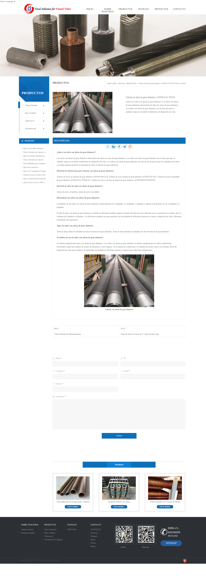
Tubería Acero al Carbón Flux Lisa (34, 175)
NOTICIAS (72, 525)
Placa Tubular (30, 113)
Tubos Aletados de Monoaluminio (67, 334)
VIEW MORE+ (73, 507)
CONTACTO (96, 525)
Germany (94, 533)
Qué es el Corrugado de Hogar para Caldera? (34, 171)
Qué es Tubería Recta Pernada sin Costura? (34, 179)
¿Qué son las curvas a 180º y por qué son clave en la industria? (34, 182)
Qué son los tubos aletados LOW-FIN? (33, 148)
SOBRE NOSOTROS (29, 525)
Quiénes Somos (27, 529)
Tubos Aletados (31, 105)
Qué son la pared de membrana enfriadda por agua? (32, 167)
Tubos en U (29, 121)
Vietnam (94, 536)
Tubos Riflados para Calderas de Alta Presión (34, 163)
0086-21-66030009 (174, 530)
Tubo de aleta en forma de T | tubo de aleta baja (140, 334)
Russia (93, 546)
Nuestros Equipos (28, 533)
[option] (103, 45)
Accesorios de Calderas (30, 129)
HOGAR (121, 84)
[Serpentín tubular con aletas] (119, 488)
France (93, 543)
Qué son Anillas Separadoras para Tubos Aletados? (34, 156)
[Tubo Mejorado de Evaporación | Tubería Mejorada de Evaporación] (73, 488)
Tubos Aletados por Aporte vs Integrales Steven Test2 (34, 152)
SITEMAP (171, 543)
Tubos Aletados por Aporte (33, 160)
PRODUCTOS (131, 84)
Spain (93, 540)
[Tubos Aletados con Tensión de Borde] (165, 488)
